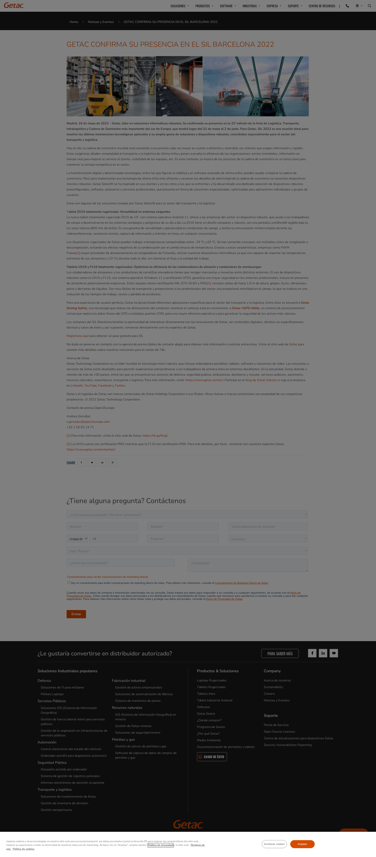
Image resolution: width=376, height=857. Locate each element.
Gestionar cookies (274, 844)
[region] (188, 844)
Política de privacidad (160, 845)
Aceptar (302, 844)
